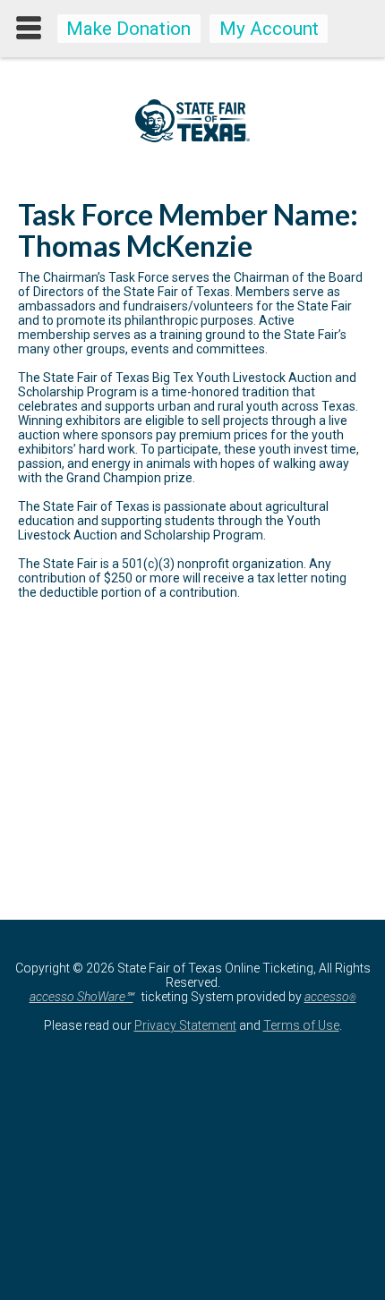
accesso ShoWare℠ (81, 997)
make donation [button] (128, 28)
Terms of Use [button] (301, 1025)
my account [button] (269, 28)
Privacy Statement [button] (185, 1025)
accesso (330, 997)
